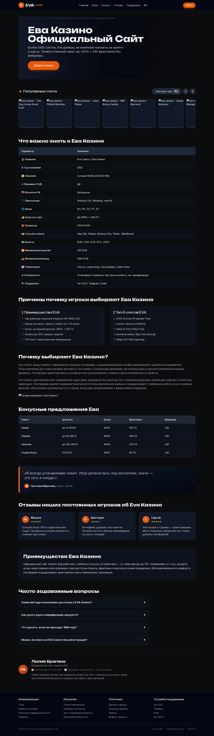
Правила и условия (28, 709)
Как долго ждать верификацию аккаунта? (84, 614)
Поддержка (133, 5)
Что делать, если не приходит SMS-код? (84, 627)
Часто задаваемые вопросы (78, 713)
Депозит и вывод (118, 704)
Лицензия (23, 717)
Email (156, 713)
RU (145, 5)
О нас (21, 704)
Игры (95, 5)
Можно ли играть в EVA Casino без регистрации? (84, 639)
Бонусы (105, 5)
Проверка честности (74, 709)
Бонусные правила (118, 709)
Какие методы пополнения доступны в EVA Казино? (84, 602)
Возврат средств (118, 717)
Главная (83, 5)
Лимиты (113, 713)
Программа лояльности (76, 717)
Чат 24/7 (158, 704)
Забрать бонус (44, 65)
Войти (189, 5)
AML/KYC (192, 729)
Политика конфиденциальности (34, 713)
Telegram (158, 709)
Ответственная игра (74, 704)
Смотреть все (164, 91)
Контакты (158, 717)
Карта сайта (158, 729)
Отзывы (118, 5)
